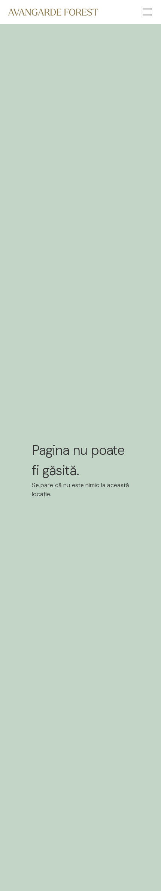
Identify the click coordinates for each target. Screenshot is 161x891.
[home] (53, 12)
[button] (145, 12)
